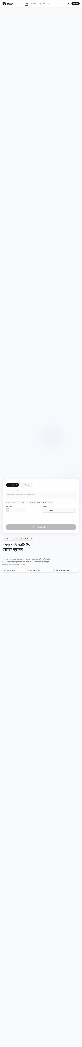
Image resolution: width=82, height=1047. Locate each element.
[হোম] (4, 3)
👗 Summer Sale (47, 502)
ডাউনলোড (33, 4)
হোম (27, 4)
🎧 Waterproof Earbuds (33, 502)
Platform (9, 506)
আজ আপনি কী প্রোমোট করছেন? (12, 490)
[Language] (69, 3)
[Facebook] (7, 510)
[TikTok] (16, 510)
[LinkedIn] (20, 510)
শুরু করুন (76, 4)
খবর (49, 4)
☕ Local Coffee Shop (18, 502)
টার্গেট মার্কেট (44, 506)
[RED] (24, 510)
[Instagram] (12, 510)
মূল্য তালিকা (42, 4)
